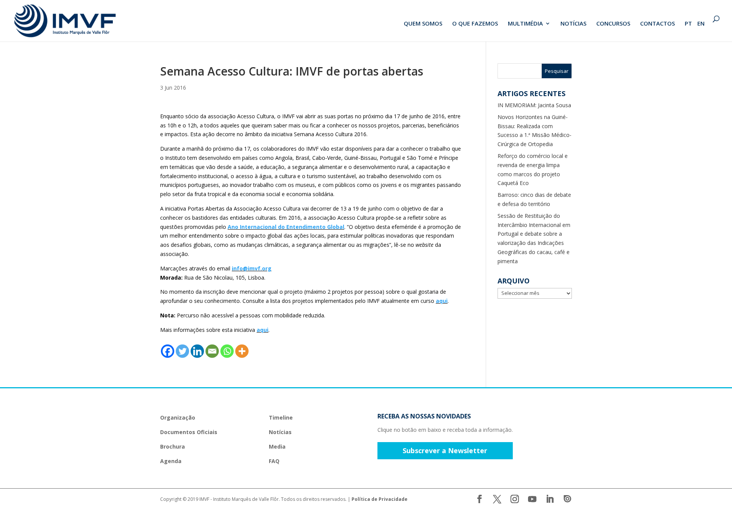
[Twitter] (182, 351)
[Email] (212, 351)
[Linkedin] (197, 351)
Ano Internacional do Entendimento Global (286, 226)
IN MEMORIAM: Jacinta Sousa (534, 105)
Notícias (280, 432)
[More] (242, 351)
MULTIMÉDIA (525, 24)
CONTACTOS (657, 24)
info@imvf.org (251, 268)
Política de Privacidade (380, 499)
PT (688, 24)
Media (277, 446)
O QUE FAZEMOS (475, 24)
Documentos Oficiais (188, 432)
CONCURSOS (613, 24)
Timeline (281, 417)
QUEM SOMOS (423, 24)
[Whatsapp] (227, 351)
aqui (442, 300)
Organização (177, 417)
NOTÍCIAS (573, 24)
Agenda (170, 461)
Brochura (172, 446)
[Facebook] (167, 351)
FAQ (274, 461)
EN (701, 24)
